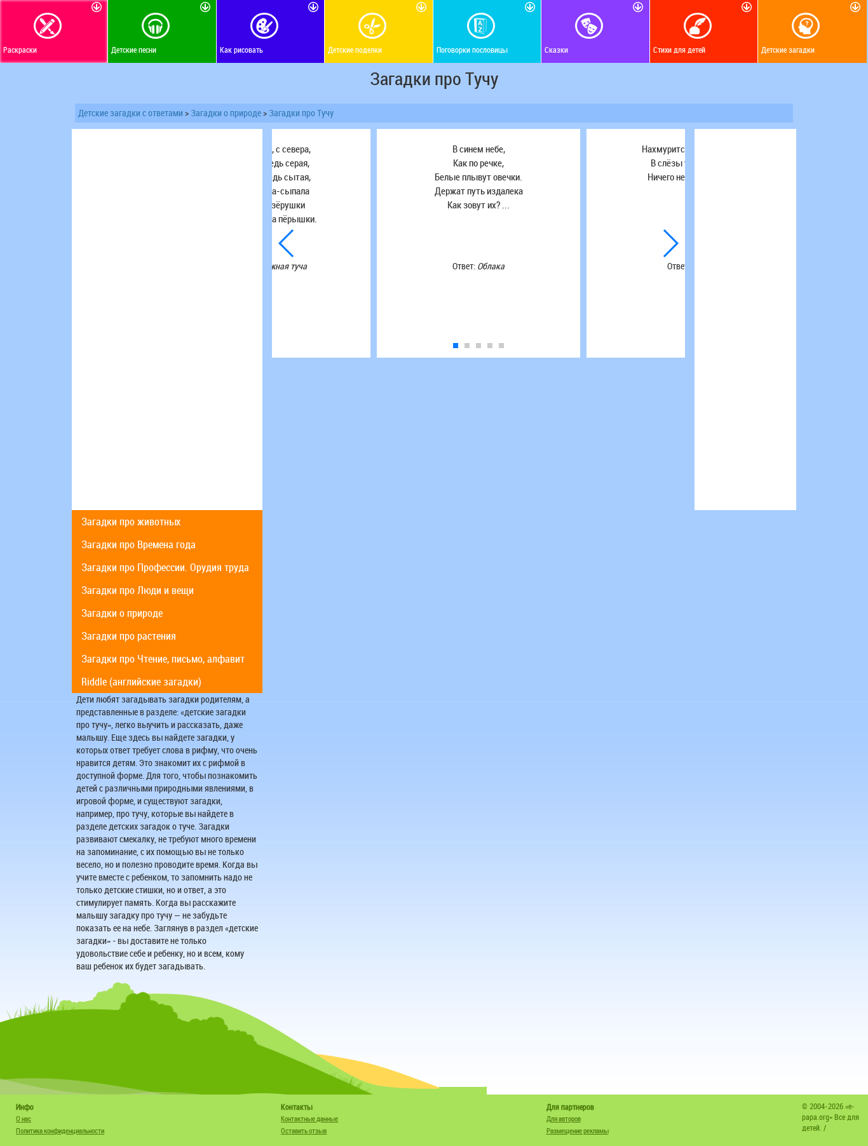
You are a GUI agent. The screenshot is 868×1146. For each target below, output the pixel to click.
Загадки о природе (226, 113)
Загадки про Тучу (301, 113)
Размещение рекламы (577, 1130)
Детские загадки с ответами (130, 113)
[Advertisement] (167, 319)
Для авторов (563, 1118)
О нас (23, 1118)
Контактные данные (309, 1118)
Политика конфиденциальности (60, 1130)
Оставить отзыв (304, 1130)
